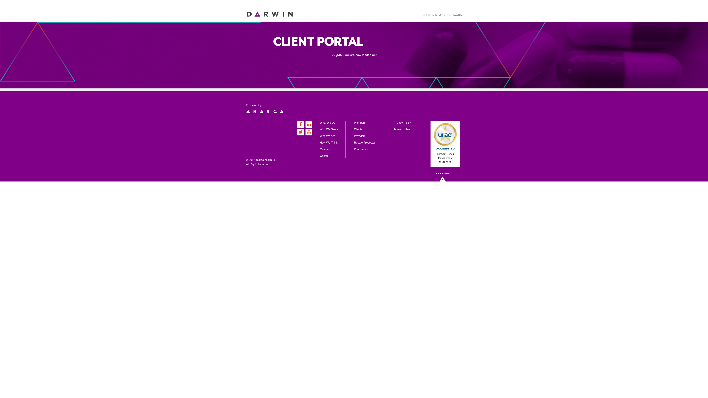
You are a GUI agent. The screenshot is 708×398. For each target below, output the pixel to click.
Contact (324, 155)
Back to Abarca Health (444, 15)
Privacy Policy (402, 122)
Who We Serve (329, 129)
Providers (360, 135)
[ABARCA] (265, 111)
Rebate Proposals (365, 142)
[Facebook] (300, 124)
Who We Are (327, 135)
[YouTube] (309, 132)
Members (360, 122)
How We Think (329, 142)
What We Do (327, 122)
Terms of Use (402, 129)
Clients (358, 129)
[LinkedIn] (309, 124)
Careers (325, 149)
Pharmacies (361, 149)
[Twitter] (300, 132)
